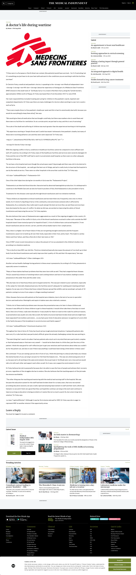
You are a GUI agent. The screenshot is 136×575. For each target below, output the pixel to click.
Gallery (70, 542)
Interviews (8, 22)
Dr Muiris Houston (31, 544)
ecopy (21, 433)
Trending (18, 466)
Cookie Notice (114, 550)
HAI (91, 550)
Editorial (29, 529)
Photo (7, 540)
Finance (71, 540)
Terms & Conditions (116, 548)
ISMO (91, 538)
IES (91, 542)
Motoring (41, 466)
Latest (14, 466)
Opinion (81, 466)
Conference (9, 542)
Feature (50, 535)
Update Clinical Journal (116, 531)
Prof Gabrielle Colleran (32, 535)
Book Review (72, 531)
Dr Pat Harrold (30, 542)
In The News (9, 466)
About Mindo (114, 540)
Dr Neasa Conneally (74, 466)
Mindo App (113, 542)
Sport (70, 538)
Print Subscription (115, 538)
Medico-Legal (30, 555)
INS (91, 548)
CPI (91, 531)
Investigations (9, 535)
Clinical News (51, 529)
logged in (18, 414)
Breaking (8, 531)
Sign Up (28, 453)
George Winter (30, 552)
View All (127, 429)
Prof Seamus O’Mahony (33, 548)
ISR (91, 529)
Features (103, 466)
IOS (91, 546)
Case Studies (51, 531)
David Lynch (96, 82)
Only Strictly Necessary (119, 569)
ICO (91, 552)
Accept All (120, 560)
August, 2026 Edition (59, 520)
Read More (127, 462)
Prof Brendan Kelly (31, 546)
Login (14, 453)
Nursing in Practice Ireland (117, 533)
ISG (91, 535)
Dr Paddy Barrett (31, 531)
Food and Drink (72, 533)
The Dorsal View (73, 546)
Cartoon (71, 529)
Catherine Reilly (97, 56)
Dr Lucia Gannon (31, 540)
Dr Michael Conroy (31, 538)
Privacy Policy (114, 546)
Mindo (10, 28)
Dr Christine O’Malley (32, 550)
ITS (91, 533)
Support (113, 544)
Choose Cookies (118, 564)
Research (50, 533)
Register (124, 3)
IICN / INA (92, 540)
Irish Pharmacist (115, 535)
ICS (91, 544)
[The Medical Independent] (68, 3)
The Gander (72, 544)
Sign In (112, 529)
